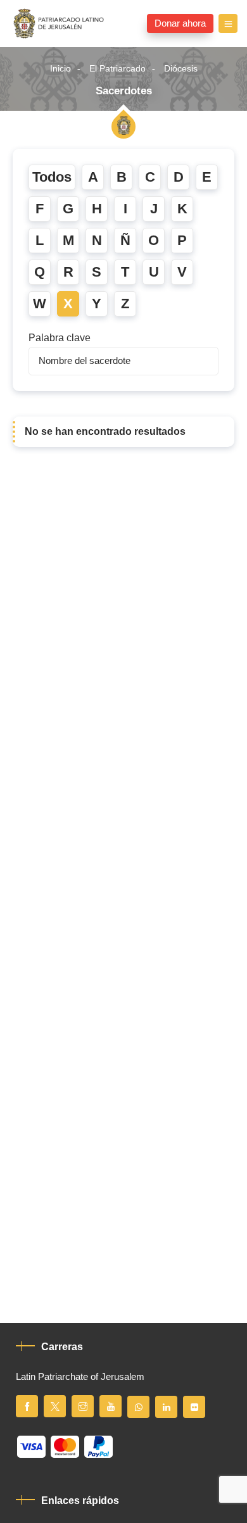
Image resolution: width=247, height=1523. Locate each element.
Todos (52, 177)
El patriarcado (117, 69)
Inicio (60, 69)
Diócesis (181, 69)
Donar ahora (180, 23)
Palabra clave (59, 338)
